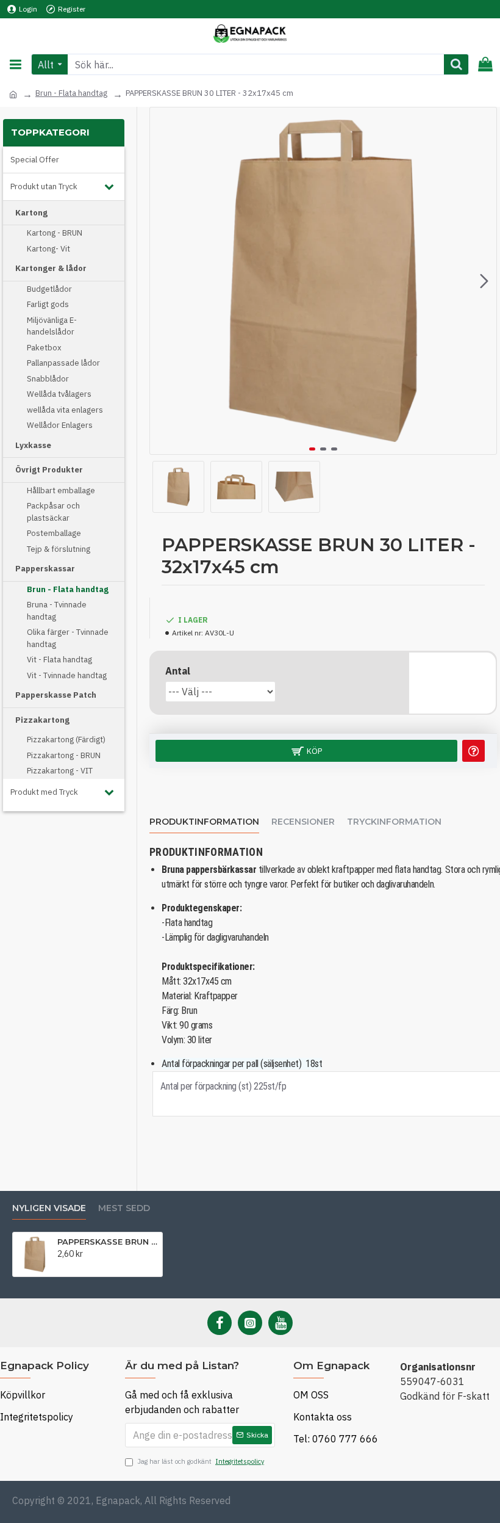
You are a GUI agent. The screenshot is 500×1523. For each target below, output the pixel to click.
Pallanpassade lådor (63, 363)
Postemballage (54, 533)
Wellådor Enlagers (60, 425)
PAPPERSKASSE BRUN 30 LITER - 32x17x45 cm (107, 1241)
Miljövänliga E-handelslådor (52, 326)
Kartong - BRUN (54, 233)
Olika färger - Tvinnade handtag (68, 638)
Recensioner (303, 822)
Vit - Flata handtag (59, 659)
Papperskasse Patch (55, 695)
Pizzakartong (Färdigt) (66, 739)
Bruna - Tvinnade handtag (57, 610)
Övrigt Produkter (49, 470)
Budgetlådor (49, 289)
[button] (162, 281)
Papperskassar (45, 568)
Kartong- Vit (48, 249)
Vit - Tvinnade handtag (67, 675)
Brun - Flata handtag (71, 93)
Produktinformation (204, 822)
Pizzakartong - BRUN (64, 755)
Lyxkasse (33, 445)
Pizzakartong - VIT (60, 770)
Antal (177, 671)
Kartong (31, 213)
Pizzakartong (42, 720)
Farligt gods (48, 304)
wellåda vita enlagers (65, 410)
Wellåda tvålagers (59, 394)
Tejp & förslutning (58, 549)
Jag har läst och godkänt (200, 1461)
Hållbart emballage (61, 490)
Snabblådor (48, 379)
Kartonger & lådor (51, 268)
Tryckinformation (394, 822)
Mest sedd (124, 1208)
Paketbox (44, 347)
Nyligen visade (49, 1208)
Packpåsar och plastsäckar (53, 512)
